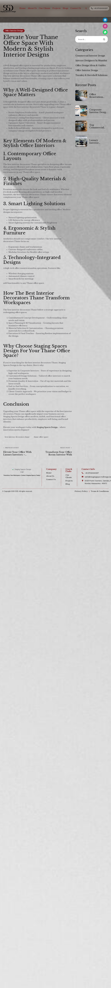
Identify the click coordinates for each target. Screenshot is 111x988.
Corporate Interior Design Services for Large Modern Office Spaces (98, 111)
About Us (32, 8)
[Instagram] (105, 26)
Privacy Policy (81, 491)
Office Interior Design (14, 31)
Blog (67, 484)
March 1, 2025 (31, 31)
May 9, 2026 (94, 121)
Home (22, 8)
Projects (56, 8)
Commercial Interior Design (90, 56)
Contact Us (75, 8)
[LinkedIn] (105, 20)
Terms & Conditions (100, 491)
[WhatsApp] (105, 32)
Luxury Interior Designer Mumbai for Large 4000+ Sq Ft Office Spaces (98, 141)
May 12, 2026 (94, 91)
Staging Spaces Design (47, 427)
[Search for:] (91, 39)
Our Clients (44, 8)
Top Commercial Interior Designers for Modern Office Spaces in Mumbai (97, 126)
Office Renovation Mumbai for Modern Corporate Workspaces (96, 95)
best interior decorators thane (17, 437)
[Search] (86, 8)
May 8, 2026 (94, 137)
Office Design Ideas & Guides (90, 65)
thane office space (41, 437)
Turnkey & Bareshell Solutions (91, 75)
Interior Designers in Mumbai (91, 60)
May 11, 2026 (94, 106)
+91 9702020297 (101, 8)
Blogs (65, 8)
